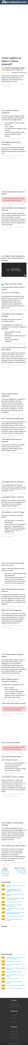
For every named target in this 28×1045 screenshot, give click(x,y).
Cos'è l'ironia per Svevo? (12, 978)
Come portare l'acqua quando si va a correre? (15, 965)
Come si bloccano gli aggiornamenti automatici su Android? (15, 898)
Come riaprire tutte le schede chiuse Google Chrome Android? (15, 913)
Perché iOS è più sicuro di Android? (15, 916)
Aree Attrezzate (14, 1021)
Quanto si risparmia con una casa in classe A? (15, 975)
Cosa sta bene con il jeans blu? (14, 961)
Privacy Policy (14, 1037)
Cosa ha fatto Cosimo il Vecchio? (14, 971)
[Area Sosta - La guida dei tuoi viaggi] (14, 3)
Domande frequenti (14, 1031)
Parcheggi (14, 1015)
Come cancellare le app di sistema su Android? (15, 886)
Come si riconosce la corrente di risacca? (14, 982)
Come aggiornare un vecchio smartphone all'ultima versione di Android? (14, 890)
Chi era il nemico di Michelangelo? (14, 988)
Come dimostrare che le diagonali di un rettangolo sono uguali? (16, 958)
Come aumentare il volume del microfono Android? (13, 905)
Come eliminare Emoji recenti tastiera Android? (15, 909)
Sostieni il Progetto (14, 1034)
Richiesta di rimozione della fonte (9, 83)
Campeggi (14, 1018)
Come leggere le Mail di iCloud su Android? (14, 920)
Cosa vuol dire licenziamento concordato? (6, 873)
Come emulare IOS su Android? (14, 901)
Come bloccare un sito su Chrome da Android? (15, 895)
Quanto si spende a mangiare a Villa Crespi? (21, 871)
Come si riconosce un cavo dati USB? (15, 985)
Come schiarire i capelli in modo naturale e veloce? (16, 968)
